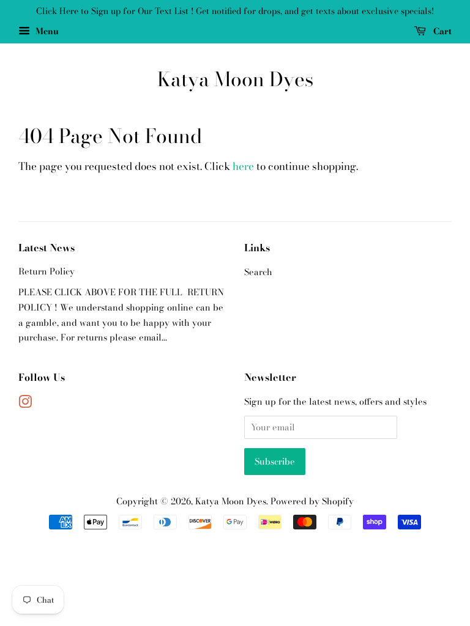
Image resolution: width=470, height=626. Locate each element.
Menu (46, 31)
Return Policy (46, 271)
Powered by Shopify (312, 501)
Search (258, 272)
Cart (441, 31)
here (243, 166)
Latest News (46, 247)
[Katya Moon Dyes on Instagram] (25, 404)
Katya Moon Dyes (235, 79)
